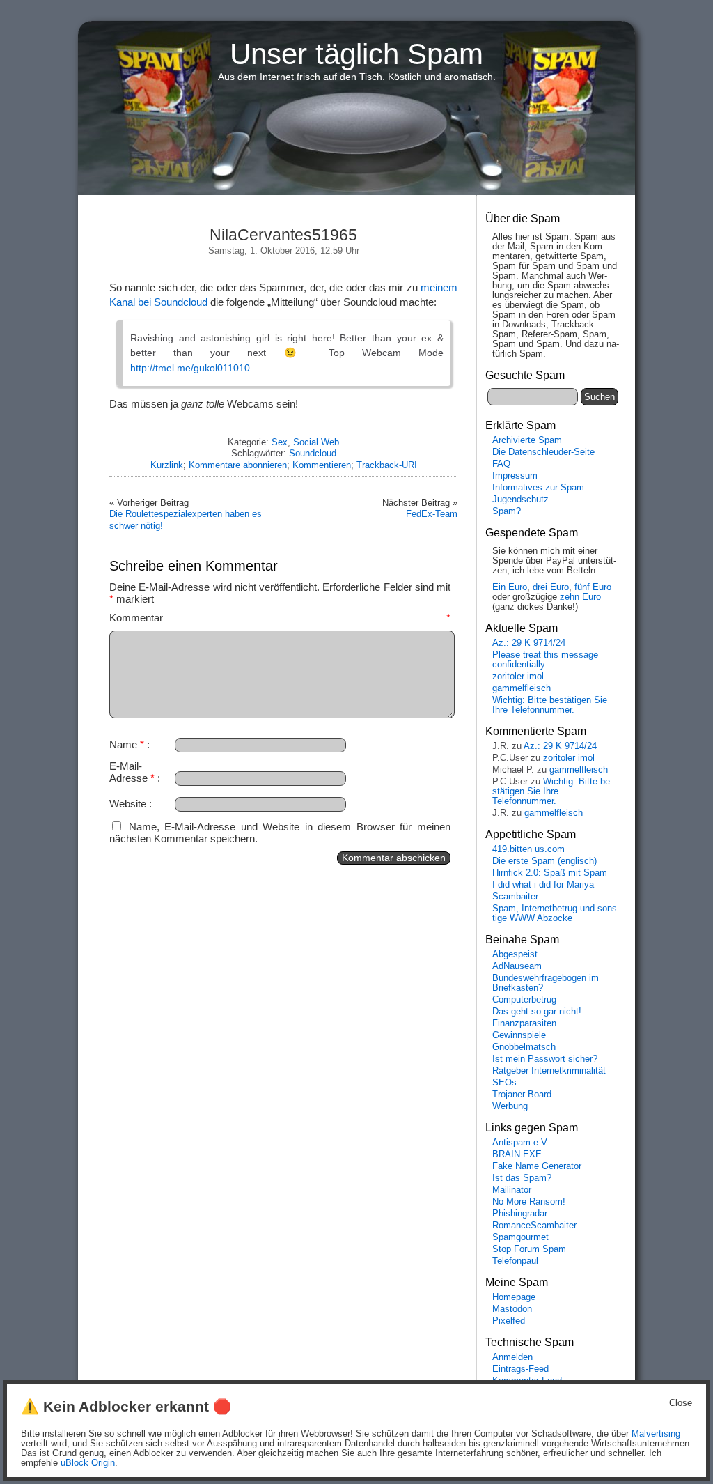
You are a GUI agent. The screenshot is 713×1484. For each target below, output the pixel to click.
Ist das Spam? (521, 1178)
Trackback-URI (386, 465)
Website (127, 804)
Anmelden (512, 1357)
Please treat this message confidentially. (545, 660)
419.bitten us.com (528, 849)
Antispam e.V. (520, 1142)
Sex (280, 442)
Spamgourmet (520, 1237)
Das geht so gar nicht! (536, 1012)
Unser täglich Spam (356, 54)
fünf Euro (592, 587)
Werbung (510, 1106)
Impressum (515, 476)
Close (680, 1403)
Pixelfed (508, 1321)
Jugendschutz (520, 499)
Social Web (316, 442)
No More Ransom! (528, 1202)
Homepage (513, 1297)
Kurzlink (166, 465)
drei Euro (551, 587)
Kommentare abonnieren (238, 465)
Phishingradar (519, 1214)
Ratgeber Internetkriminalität (549, 1071)
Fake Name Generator (536, 1166)
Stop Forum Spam (529, 1249)
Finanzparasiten (524, 1023)
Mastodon (512, 1309)
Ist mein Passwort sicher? (544, 1059)
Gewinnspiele (519, 1035)
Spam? (506, 511)
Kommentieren (321, 465)
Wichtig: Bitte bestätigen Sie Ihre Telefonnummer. (549, 705)
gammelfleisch (521, 688)
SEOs (504, 1083)
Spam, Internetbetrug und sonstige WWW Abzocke (556, 913)
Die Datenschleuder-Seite (543, 452)
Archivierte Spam (527, 440)
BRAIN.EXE (517, 1154)
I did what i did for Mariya (543, 885)
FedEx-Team (431, 514)
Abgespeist (515, 954)
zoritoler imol (518, 676)
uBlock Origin (88, 1463)
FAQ (501, 464)
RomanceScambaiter (534, 1225)
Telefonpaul (515, 1261)
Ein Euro (509, 587)
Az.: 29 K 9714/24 (528, 643)
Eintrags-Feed (520, 1369)
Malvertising (656, 1434)
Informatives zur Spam (538, 488)
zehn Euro (580, 597)
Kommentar (279, 618)
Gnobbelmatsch (524, 1047)
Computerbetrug (524, 1000)
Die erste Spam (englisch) (544, 861)
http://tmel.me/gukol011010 (190, 367)
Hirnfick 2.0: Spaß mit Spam (549, 873)
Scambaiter (515, 897)
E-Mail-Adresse (132, 772)
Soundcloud (312, 453)
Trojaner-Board (521, 1094)
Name (126, 744)
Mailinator (511, 1190)
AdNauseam (517, 966)
